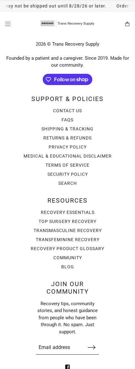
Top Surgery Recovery (67, 221)
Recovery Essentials (67, 212)
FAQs (67, 119)
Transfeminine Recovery (68, 239)
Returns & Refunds (67, 137)
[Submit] (92, 347)
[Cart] (127, 24)
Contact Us (67, 110)
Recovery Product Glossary (67, 248)
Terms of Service (67, 165)
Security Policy (67, 174)
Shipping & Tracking (67, 128)
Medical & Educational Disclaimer (68, 156)
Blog (67, 266)
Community (67, 257)
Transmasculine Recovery (68, 230)
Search (67, 183)
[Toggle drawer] (7, 24)
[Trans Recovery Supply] (67, 24)
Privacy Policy (68, 146)
